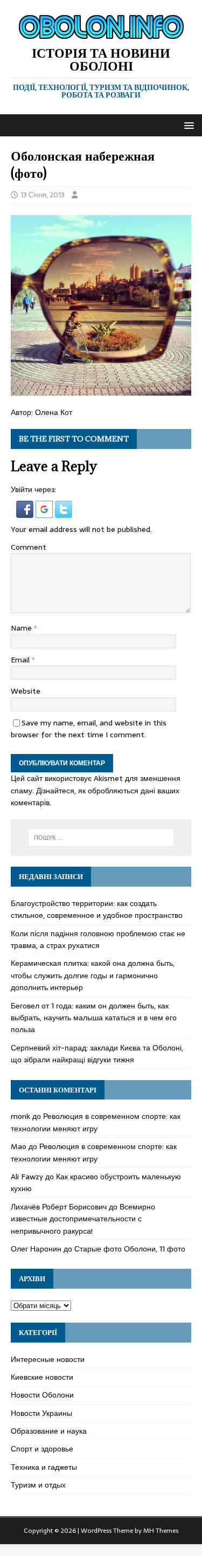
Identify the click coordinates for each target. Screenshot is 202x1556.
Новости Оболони (42, 1395)
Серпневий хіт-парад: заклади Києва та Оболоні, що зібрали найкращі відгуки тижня (97, 1054)
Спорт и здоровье (42, 1449)
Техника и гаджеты (44, 1467)
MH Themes (160, 1530)
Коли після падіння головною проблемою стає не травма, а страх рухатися (98, 939)
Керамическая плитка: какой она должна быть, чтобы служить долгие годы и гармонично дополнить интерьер (93, 975)
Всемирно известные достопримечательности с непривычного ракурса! (83, 1219)
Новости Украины (41, 1413)
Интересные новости (48, 1359)
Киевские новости (42, 1377)
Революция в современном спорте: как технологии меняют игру (95, 1122)
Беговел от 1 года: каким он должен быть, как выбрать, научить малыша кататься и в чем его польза (94, 1018)
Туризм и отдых (38, 1485)
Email (21, 660)
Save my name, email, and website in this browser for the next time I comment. (88, 729)
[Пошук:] (101, 837)
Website (25, 691)
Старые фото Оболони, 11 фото (129, 1249)
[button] (187, 125)
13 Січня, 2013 (42, 194)
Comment (28, 547)
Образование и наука (49, 1431)
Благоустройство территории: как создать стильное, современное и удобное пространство (97, 909)
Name (22, 628)
